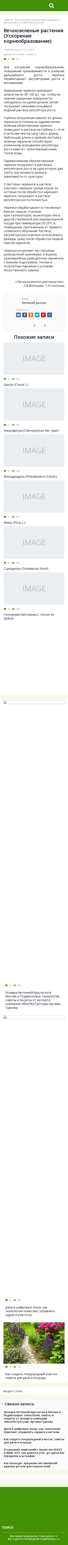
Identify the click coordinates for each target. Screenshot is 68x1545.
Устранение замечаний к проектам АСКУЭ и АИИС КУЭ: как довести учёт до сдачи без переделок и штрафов (34, 1453)
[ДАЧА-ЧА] (24, 5)
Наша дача (46, 1536)
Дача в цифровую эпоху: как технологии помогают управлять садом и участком (32, 1430)
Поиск (7, 1527)
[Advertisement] (34, 660)
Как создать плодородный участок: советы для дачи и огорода (34, 1440)
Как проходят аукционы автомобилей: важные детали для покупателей (31, 1464)
